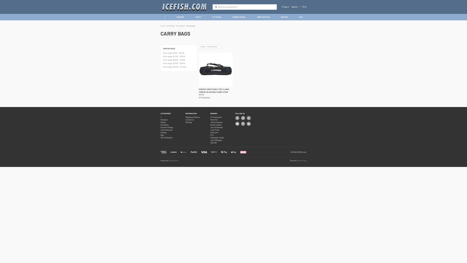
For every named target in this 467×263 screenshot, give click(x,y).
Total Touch (214, 130)
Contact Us (189, 120)
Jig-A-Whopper (216, 140)
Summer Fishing (238, 17)
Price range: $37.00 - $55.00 (174, 56)
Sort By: (203, 47)
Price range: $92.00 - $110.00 (174, 67)
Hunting (284, 17)
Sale (301, 17)
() (305, 7)
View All (213, 143)
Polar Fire (214, 120)
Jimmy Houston (263, 17)
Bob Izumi (214, 133)
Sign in (286, 7)
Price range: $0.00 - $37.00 (173, 53)
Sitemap (188, 122)
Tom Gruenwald (216, 127)
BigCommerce (173, 161)
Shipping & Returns (192, 117)
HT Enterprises (216, 117)
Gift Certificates (167, 138)
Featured (180, 17)
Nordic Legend (215, 125)
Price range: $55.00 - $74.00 (174, 60)
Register (294, 7)
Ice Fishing (216, 17)
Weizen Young (301, 161)
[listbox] (215, 47)
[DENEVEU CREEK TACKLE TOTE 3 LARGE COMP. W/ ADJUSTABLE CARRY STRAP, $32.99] (216, 69)
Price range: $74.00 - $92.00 (174, 63)
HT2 (212, 135)
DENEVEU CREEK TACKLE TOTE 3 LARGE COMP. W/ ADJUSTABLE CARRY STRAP (214, 90)
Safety (198, 17)
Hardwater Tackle (217, 138)
